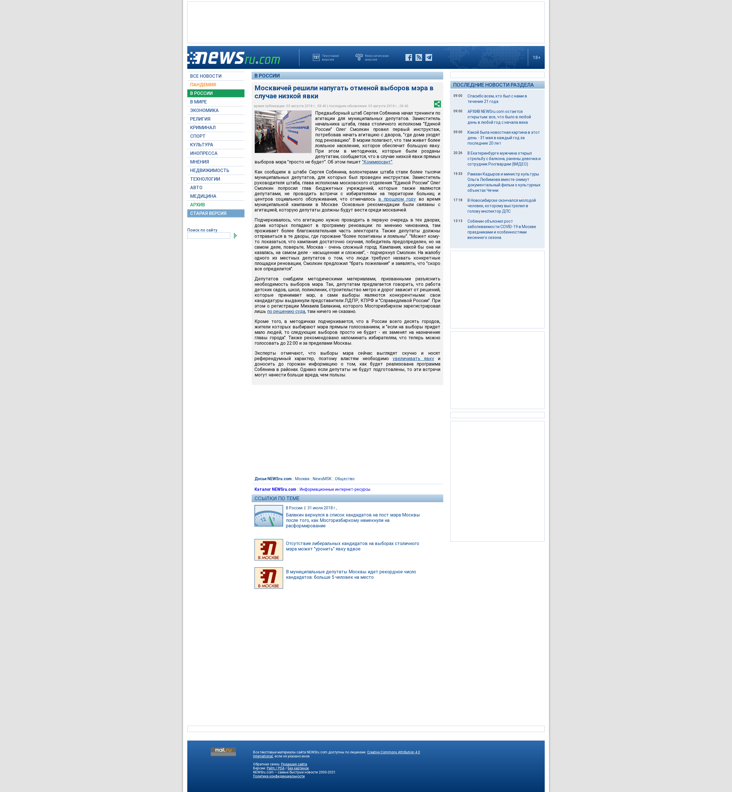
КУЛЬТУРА (201, 144)
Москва (302, 478)
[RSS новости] (418, 57)
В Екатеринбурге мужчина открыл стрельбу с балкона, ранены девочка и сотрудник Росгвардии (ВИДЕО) (504, 158)
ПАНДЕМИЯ (203, 84)
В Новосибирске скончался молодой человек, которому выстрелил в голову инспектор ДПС (502, 206)
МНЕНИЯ (199, 162)
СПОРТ (198, 136)
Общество (345, 478)
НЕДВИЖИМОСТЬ (209, 170)
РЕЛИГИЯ (200, 119)
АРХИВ (197, 205)
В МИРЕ (198, 102)
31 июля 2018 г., (322, 508)
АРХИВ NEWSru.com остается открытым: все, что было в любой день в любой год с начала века (499, 117)
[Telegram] (428, 57)
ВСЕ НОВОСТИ (206, 76)
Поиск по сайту (202, 230)
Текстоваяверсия (330, 57)
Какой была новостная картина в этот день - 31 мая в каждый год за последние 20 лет (504, 137)
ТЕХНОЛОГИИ (205, 179)
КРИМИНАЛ (203, 127)
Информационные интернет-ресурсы (335, 489)
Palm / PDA (276, 768)
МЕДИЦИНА (203, 196)
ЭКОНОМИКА (204, 110)
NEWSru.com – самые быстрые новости (285, 772)
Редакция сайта (294, 764)
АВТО (196, 187)
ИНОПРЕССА (204, 153)
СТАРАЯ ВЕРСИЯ (208, 213)
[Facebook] (408, 57)
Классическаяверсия (377, 57)
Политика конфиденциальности (279, 776)
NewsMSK (322, 478)
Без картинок (298, 768)
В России (267, 76)
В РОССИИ (201, 93)
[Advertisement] (366, 22)
